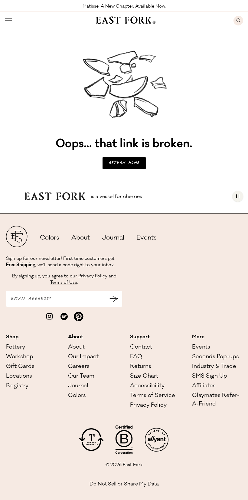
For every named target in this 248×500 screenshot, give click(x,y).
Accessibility (147, 386)
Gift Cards (20, 366)
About (80, 238)
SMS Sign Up (209, 376)
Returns (140, 366)
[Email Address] (114, 299)
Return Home (124, 163)
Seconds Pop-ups (215, 357)
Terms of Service (152, 396)
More (198, 337)
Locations (19, 376)
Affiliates (204, 386)
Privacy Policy (92, 276)
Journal (113, 238)
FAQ (136, 357)
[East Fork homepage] (122, 19)
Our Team (81, 376)
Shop (12, 337)
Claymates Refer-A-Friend (216, 400)
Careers (79, 366)
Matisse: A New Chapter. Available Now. (124, 6)
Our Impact (83, 357)
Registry (17, 386)
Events (146, 238)
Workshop (19, 357)
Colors (49, 238)
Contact (141, 347)
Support (140, 337)
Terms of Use (63, 283)
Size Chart (144, 376)
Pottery (15, 347)
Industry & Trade (214, 366)
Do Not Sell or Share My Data (124, 484)
